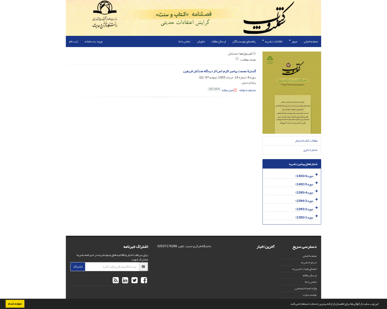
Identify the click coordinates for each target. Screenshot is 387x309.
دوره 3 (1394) (304, 201)
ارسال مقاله (219, 41)
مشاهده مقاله (247, 90)
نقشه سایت (310, 295)
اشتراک (77, 267)
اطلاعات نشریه (273, 41)
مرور (294, 41)
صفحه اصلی (311, 41)
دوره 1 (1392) (304, 217)
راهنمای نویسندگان (244, 41)
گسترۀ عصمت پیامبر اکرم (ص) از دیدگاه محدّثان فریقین (219, 71)
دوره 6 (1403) (304, 176)
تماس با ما (184, 41)
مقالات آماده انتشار (306, 141)
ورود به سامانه (93, 41)
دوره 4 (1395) (304, 193)
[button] (288, 304)
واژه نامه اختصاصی (306, 288)
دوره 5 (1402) (304, 184)
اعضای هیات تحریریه (304, 269)
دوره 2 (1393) (304, 209)
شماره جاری (310, 150)
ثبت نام (73, 41)
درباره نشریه (309, 262)
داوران (201, 41)
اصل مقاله (221, 90)
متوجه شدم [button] (15, 303)
